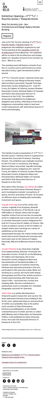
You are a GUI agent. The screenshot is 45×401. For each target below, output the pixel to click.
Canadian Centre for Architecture (14, 362)
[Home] (6, 7)
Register (7, 36)
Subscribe (6, 374)
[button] (40, 2)
